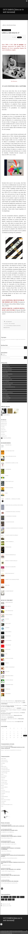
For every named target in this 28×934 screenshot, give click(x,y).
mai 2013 (2, 432)
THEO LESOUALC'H (6, 399)
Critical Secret (3, 801)
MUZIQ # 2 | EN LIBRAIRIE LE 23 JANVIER (11, 869)
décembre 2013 (4, 431)
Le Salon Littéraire (4, 787)
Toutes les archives (7, 438)
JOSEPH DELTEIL (5, 375)
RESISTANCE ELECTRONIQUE (8, 392)
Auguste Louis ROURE (5, 708)
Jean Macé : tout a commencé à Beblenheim (10, 712)
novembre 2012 (4, 436)
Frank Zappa (5, 897)
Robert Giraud (3, 766)
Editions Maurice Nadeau (5, 799)
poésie (18, 897)
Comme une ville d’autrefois (6, 715)
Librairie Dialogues (4, 783)
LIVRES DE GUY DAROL (7, 385)
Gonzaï (2, 788)
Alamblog (3, 763)
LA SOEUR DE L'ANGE (6, 377)
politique (14, 897)
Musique (9, 899)
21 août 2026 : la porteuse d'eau (7, 721)
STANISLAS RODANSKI (6, 397)
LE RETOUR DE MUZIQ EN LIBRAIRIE (9, 881)
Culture (2, 899)
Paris (10, 897)
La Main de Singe (4, 772)
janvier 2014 (3, 429)
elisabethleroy (10, 717)
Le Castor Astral (4, 782)
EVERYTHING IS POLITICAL (7, 370)
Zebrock (2, 798)
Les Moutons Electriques (5, 791)
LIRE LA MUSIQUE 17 (10, 33)
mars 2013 (3, 434)
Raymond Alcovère (18, 715)
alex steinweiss (9, 325)
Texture (2, 794)
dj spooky (14, 325)
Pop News (2, 802)
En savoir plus (9, 933)
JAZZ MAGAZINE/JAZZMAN (7, 374)
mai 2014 (2, 426)
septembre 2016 (4, 423)
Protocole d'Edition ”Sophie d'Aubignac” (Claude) (10, 709)
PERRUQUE (3, 717)
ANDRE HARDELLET (6, 366)
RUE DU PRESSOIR (6, 396)
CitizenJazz (3, 793)
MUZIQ (4, 388)
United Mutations (4, 760)
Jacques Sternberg (4, 768)
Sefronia (2, 785)
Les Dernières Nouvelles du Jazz (6, 804)
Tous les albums (6, 414)
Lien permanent (8, 321)
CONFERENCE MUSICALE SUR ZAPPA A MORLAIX (12, 826)
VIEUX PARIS (5, 401)
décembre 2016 (4, 421)
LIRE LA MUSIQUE (12, 323)
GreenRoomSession (4, 796)
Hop (2, 764)
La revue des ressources (5, 769)
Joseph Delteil (3, 758)
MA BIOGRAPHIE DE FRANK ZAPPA (9, 830)
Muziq (2, 774)
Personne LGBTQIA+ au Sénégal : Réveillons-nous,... (11, 705)
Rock (13, 899)
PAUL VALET (5, 390)
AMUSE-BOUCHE (6, 364)
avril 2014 (3, 428)
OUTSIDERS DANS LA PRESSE (8, 842)
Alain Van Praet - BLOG (20, 700)
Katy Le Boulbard (5, 747)
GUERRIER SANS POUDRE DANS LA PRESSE (11, 836)
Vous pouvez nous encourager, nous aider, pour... (11, 702)
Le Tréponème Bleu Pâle (5, 771)
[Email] (2, 889)
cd (1, 897)
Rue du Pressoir (4, 775)
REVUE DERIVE (5, 394)
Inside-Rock (3, 777)
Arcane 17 (3, 779)
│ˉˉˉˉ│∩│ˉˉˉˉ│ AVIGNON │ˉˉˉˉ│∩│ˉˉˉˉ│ (19, 708)
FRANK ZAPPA (5, 372)
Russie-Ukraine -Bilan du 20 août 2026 (9, 718)
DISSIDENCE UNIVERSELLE (7, 368)
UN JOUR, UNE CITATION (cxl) (7, 700)
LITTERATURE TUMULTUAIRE (8, 383)
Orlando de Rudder (4, 761)
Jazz (6, 899)
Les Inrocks (3, 790)
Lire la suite (3, 340)
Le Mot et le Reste (4, 780)
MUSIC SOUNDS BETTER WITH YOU (9, 386)
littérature (22, 897)
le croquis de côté (19, 721)
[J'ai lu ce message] (26, 930)
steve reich (18, 325)
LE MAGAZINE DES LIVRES (7, 379)
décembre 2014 (4, 424)
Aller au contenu (4, 1)
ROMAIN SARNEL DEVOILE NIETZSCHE (10, 875)
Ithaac (2, 806)
